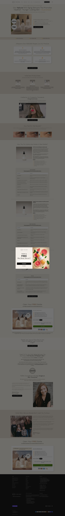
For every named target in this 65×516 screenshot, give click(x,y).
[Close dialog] (48, 248)
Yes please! (24, 263)
